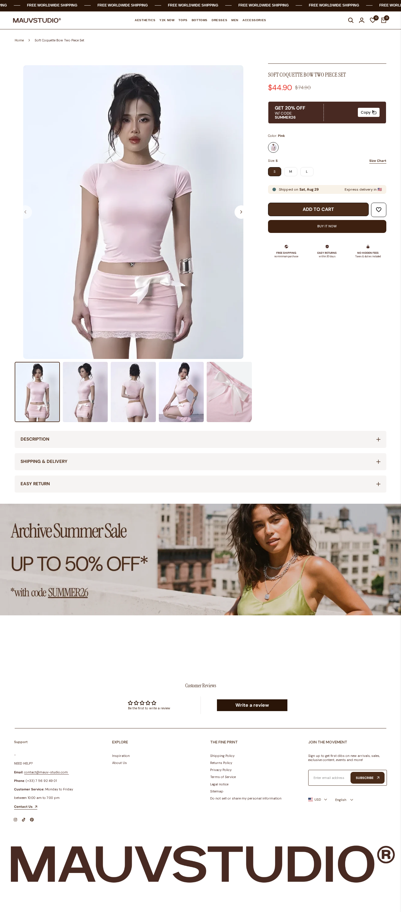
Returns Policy (221, 763)
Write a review (252, 705)
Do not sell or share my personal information (246, 798)
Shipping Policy (222, 756)
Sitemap (216, 791)
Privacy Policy (221, 770)
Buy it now (327, 226)
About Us (119, 763)
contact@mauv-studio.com (46, 772)
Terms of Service (223, 777)
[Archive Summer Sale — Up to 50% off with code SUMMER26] (200, 560)
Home (19, 40)
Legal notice (219, 784)
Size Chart (377, 161)
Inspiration (121, 756)
